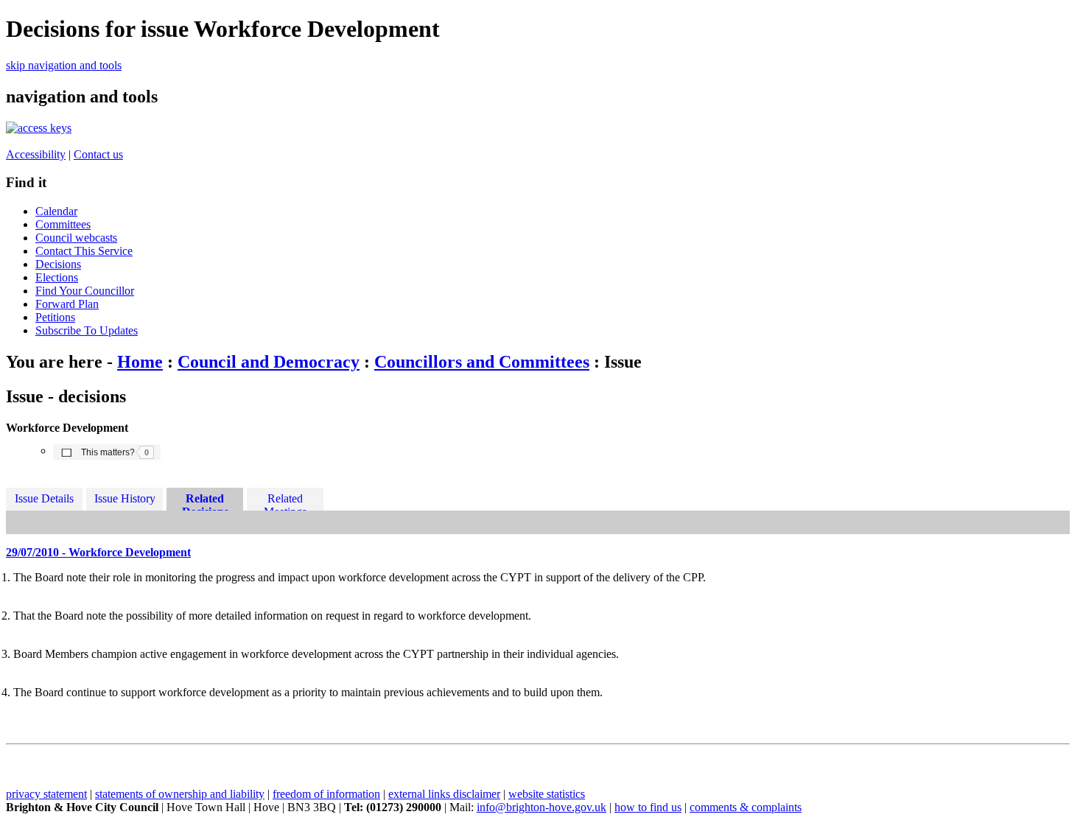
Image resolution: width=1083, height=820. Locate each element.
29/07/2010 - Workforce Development (98, 552)
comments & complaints (746, 807)
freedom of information (326, 794)
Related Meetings (285, 501)
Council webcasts (76, 237)
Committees (63, 224)
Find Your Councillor (84, 290)
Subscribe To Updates (86, 330)
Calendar (56, 211)
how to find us (647, 807)
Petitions (55, 317)
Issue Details (44, 498)
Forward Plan (67, 304)
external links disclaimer (444, 794)
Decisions (58, 264)
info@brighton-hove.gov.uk (541, 807)
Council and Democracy (269, 361)
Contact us (98, 154)
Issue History (124, 498)
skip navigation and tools (64, 65)
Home (140, 361)
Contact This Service (84, 251)
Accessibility (36, 154)
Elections (56, 277)
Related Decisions (205, 501)
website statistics (546, 794)
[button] (107, 451)
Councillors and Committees (481, 361)
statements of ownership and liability (179, 794)
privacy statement (46, 794)
